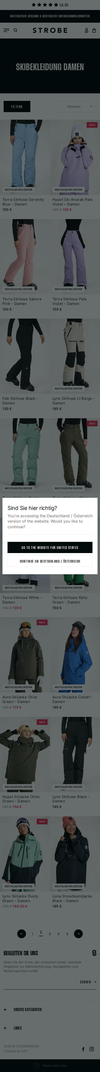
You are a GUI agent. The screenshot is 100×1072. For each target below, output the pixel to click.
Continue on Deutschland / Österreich (50, 561)
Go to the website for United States (50, 548)
